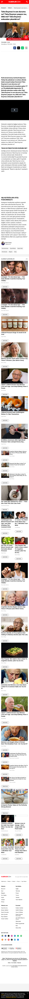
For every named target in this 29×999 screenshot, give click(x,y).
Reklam (9, 881)
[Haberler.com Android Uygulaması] (11, 948)
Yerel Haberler (19, 899)
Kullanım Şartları (19, 908)
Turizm (17, 895)
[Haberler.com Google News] (2, 936)
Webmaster (18, 921)
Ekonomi (3, 888)
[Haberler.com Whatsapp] (18, 936)
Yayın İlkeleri (23, 881)
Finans (17, 893)
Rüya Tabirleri (4, 916)
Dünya (2, 901)
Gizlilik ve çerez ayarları (7, 965)
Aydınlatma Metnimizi (11, 997)
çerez (2, 994)
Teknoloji (18, 891)
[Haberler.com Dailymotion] (18, 939)
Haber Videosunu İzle (14, 39)
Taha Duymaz (4, 251)
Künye (18, 881)
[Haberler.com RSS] (2, 939)
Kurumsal (18, 905)
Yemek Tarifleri (4, 918)
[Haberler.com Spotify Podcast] (21, 936)
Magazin (10, 251)
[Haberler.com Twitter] (8, 936)
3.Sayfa (3, 899)
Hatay (15, 251)
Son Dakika (3, 895)
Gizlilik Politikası (19, 910)
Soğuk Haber (20, 248)
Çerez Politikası (19, 912)
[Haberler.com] (6, 876)
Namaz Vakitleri (4, 910)
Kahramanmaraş (5, 248)
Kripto (2, 897)
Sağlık (17, 888)
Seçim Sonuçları (5, 912)
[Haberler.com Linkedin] (15, 936)
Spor (2, 891)
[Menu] (2, 2)
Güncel (10, 7)
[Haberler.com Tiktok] (12, 939)
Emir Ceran (8, 242)
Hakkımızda (3, 881)
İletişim (13, 881)
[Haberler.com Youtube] (8, 939)
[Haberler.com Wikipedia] (5, 939)
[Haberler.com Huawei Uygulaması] (18, 948)
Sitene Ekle (18, 927)
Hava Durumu (4, 908)
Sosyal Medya (13, 248)
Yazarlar (17, 897)
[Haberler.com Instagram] (12, 936)
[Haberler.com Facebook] (5, 936)
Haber (9, 962)
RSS (17, 925)
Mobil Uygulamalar (20, 923)
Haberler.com (4, 905)
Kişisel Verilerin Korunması (19, 915)
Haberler (3, 886)
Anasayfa (3, 7)
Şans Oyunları (4, 914)
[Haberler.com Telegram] (15, 939)
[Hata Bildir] (15, 965)
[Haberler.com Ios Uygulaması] (4, 948)
